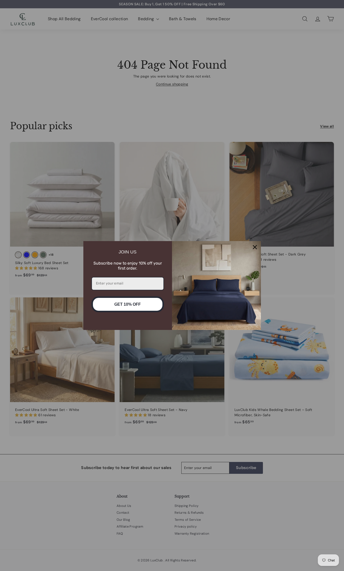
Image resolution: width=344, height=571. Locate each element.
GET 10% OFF (127, 304)
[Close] (255, 247)
